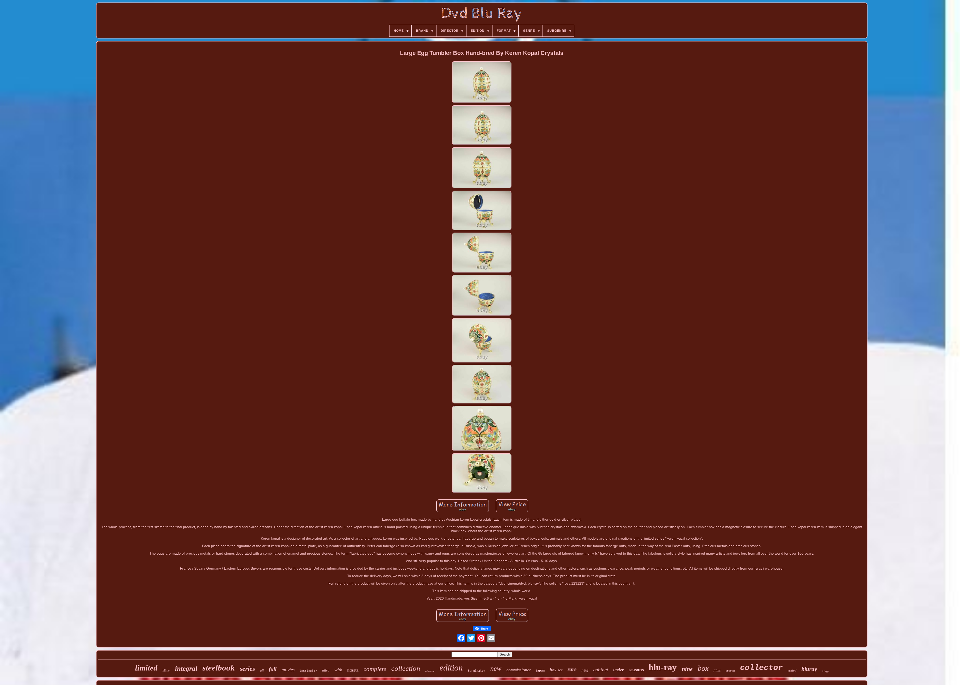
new (496, 668)
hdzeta (352, 670)
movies (288, 669)
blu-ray (663, 667)
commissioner (518, 670)
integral (186, 668)
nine (687, 669)
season (730, 670)
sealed (792, 670)
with (338, 669)
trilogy (825, 671)
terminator (476, 671)
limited (146, 668)
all (262, 670)
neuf (585, 670)
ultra (326, 670)
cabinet (600, 669)
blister (166, 670)
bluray (809, 669)
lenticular (308, 671)
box (703, 668)
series (247, 668)
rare (572, 669)
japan (540, 670)
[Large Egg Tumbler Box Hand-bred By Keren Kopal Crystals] (481, 82)
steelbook (218, 667)
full (272, 669)
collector (761, 668)
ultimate (429, 671)
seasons (636, 669)
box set (556, 669)
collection (405, 668)
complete (375, 669)
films (717, 670)
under (618, 670)
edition (451, 667)
